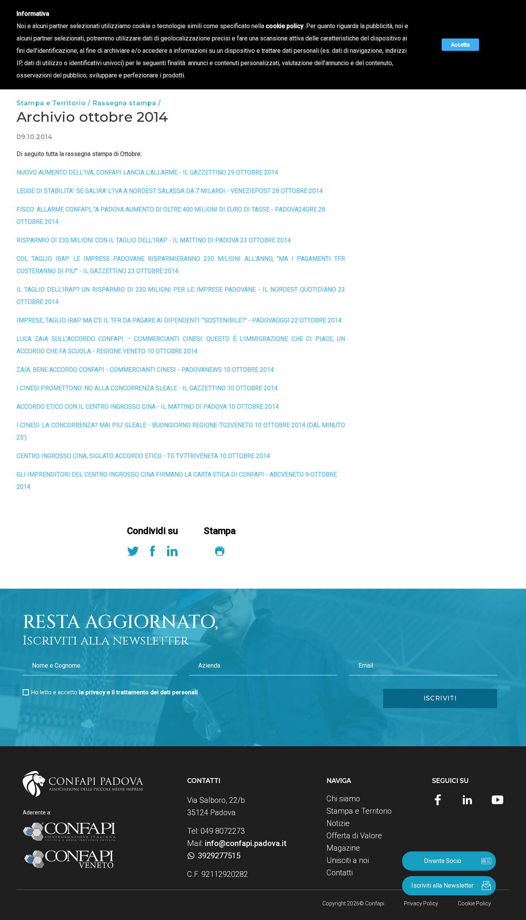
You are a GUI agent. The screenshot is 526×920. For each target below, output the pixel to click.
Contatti (340, 872)
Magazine (343, 848)
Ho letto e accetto (114, 692)
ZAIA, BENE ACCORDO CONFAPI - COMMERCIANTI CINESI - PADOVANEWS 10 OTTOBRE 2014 (145, 369)
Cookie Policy (474, 903)
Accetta (460, 45)
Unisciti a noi (348, 860)
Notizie (338, 823)
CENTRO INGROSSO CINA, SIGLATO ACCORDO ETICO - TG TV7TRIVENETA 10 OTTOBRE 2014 (143, 456)
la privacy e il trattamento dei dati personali (138, 692)
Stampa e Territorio (359, 811)
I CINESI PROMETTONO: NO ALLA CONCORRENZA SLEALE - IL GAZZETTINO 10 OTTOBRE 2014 (147, 388)
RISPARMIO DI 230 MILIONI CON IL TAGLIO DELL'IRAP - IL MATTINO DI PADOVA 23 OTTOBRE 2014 (154, 240)
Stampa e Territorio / (54, 103)
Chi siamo (343, 798)
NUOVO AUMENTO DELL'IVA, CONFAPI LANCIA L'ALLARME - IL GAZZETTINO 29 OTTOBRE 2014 (147, 172)
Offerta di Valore (354, 835)
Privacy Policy (421, 903)
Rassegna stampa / (126, 103)
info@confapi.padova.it (245, 843)
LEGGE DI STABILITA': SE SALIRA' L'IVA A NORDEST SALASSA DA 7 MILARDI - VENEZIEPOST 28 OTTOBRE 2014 (170, 191)
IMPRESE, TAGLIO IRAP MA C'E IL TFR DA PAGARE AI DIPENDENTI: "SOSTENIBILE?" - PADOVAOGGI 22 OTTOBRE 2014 (179, 320)
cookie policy (284, 26)
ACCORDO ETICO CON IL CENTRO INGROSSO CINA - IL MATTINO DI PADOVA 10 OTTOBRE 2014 (148, 406)
